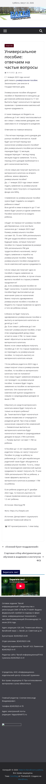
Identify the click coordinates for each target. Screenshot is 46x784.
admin (20, 73)
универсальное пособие (26, 80)
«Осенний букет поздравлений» (21, 546)
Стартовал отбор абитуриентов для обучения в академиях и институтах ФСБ (22, 557)
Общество (9, 46)
